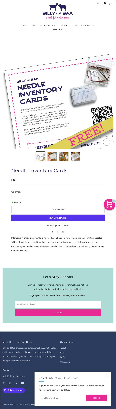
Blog (62, 352)
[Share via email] (63, 231)
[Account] (97, 3)
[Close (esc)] (107, 375)
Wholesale (65, 361)
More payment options (58, 225)
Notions (64, 25)
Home (24, 25)
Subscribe (96, 398)
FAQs (62, 357)
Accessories (46, 25)
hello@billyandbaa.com (14, 376)
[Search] (110, 3)
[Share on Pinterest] (58, 231)
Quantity (16, 191)
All (33, 25)
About (63, 347)
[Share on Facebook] (52, 231)
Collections (57, 30)
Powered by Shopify (10, 404)
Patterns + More (83, 25)
